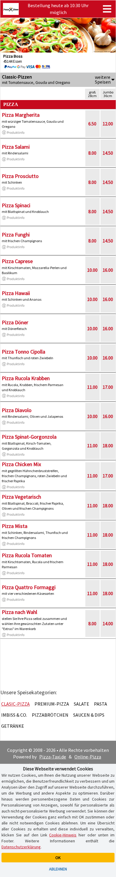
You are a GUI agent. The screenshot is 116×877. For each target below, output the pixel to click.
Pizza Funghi (16, 234)
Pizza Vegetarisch (21, 496)
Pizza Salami (16, 146)
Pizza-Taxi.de (52, 757)
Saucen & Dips (88, 715)
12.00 (108, 124)
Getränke (12, 726)
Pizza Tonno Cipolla (23, 351)
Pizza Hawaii (16, 293)
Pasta (100, 704)
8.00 (92, 153)
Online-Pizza (87, 757)
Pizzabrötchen (50, 715)
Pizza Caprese (17, 261)
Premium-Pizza (52, 704)
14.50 (108, 153)
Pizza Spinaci (16, 205)
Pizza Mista (14, 526)
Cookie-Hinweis (62, 835)
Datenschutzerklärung (21, 847)
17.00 (108, 387)
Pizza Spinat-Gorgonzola (29, 436)
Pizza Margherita (21, 114)
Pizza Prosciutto (20, 176)
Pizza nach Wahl (19, 612)
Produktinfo (15, 132)
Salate (81, 704)
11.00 (92, 387)
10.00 (92, 270)
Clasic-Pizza (15, 704)
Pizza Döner (15, 322)
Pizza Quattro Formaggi (29, 587)
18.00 (108, 446)
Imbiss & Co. (14, 715)
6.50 (92, 124)
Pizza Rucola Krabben (26, 378)
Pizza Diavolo (17, 410)
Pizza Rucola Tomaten (27, 555)
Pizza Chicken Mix (21, 464)
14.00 (108, 623)
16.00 (108, 270)
